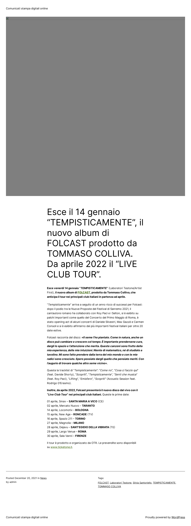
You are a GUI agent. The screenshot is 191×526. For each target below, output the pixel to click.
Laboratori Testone (120, 482)
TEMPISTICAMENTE (164, 482)
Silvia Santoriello (142, 482)
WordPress (178, 517)
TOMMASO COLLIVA (109, 486)
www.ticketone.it (61, 447)
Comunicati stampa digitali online (27, 8)
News (43, 478)
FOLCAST (84, 292)
